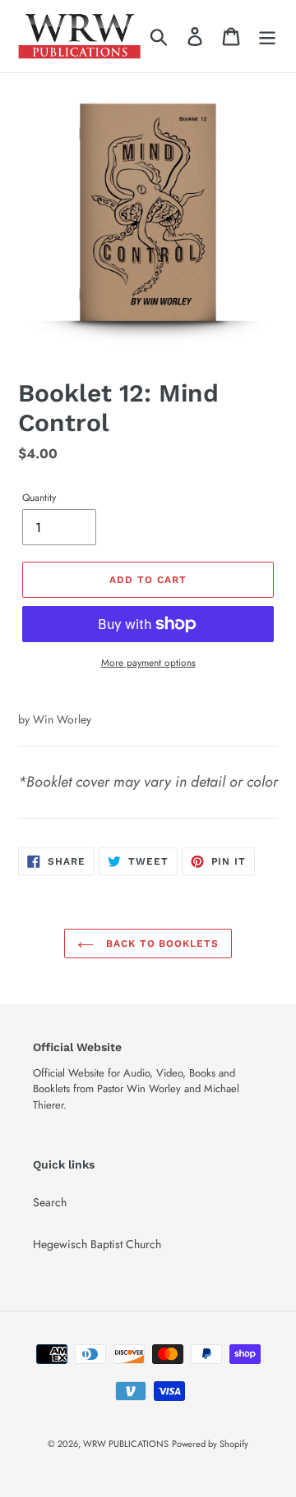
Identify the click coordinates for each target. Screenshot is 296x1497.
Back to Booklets (160, 943)
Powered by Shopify (210, 1443)
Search (50, 1202)
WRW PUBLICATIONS (126, 1443)
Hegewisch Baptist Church (97, 1244)
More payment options (148, 662)
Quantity (39, 497)
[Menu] (267, 35)
